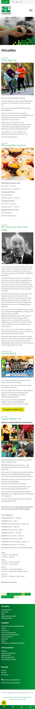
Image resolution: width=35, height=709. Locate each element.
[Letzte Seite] (17, 597)
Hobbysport (5, 630)
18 (2, 597)
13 (17, 594)
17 (29, 594)
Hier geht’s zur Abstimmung (13, 409)
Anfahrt (3, 670)
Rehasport (4, 639)
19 (5, 597)
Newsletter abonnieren (8, 616)
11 (11, 594)
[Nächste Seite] (15, 597)
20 (9, 597)
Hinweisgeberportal (25, 697)
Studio (3, 641)
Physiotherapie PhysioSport (10, 634)
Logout (20, 2)
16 (26, 594)
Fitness (3, 628)
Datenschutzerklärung (8, 653)
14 (20, 594)
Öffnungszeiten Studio (8, 659)
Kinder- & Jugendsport (8, 632)
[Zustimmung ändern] (3, 703)
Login (6, 2)
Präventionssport (7, 636)
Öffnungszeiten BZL (7, 657)
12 (14, 594)
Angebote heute (6, 609)
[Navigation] (31, 10)
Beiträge (4, 651)
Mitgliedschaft (6, 655)
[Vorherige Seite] (5, 594)
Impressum (5, 674)
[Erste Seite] (2, 594)
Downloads (4, 612)
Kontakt (4, 672)
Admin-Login (21, 699)
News (3, 614)
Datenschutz (13, 697)
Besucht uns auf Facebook (10, 679)
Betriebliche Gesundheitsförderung (12, 626)
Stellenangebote (6, 618)
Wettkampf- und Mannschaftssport (13, 643)
